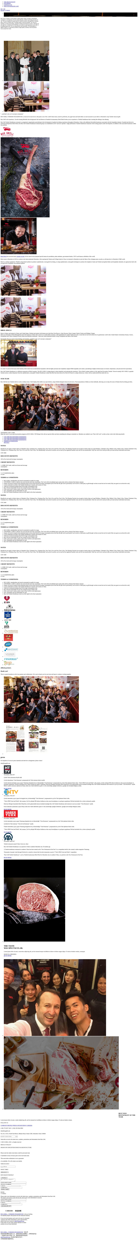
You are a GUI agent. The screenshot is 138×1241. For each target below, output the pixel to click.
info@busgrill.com (5, 1237)
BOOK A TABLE (5, 1189)
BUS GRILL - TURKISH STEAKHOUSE (12, 1232)
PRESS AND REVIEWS (19, 1125)
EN (1, 9)
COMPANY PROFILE (7, 1125)
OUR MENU (7, 3)
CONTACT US (8, 5)
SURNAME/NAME (6, 1182)
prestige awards (20, 256)
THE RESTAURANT (9, 2)
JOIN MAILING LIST (6, 1206)
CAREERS (29, 1125)
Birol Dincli (4, 256)
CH (4, 9)
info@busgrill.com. (19, 1221)
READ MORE (8, 788)
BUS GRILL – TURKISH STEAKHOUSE (12, 1214)
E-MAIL (3, 1186)
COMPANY (4, 1187)
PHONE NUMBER (6, 1184)
